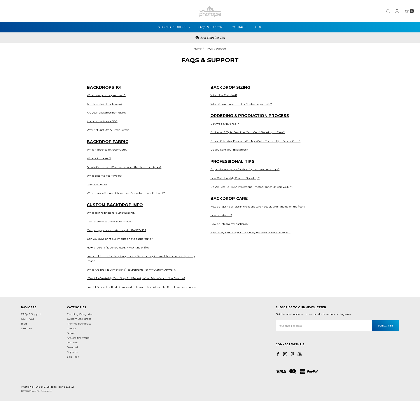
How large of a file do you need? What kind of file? (118, 247)
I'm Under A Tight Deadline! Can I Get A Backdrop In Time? (247, 132)
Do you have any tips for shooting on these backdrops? (245, 169)
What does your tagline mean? (106, 95)
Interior (71, 328)
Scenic (71, 333)
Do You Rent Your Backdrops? (229, 149)
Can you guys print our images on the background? (120, 238)
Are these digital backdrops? (104, 104)
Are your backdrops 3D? (102, 121)
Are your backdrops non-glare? (106, 112)
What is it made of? (99, 158)
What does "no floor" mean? (104, 175)
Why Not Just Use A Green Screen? (108, 129)
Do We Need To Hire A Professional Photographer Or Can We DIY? (251, 186)
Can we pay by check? (224, 123)
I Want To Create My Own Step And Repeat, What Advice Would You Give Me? (136, 278)
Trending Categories (79, 314)
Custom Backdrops (79, 318)
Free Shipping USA (212, 37)
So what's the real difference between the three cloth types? (124, 167)
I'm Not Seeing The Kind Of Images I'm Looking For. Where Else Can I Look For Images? (141, 287)
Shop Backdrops (172, 27)
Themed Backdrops (79, 323)
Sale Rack (73, 356)
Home (197, 48)
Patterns (72, 342)
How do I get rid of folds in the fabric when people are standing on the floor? (257, 206)
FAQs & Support (211, 27)
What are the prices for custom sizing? (111, 212)
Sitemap (26, 328)
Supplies (72, 352)
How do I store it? (221, 215)
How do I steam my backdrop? (229, 223)
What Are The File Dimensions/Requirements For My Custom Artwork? (132, 269)
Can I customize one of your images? (110, 221)
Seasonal (72, 347)
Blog (258, 27)
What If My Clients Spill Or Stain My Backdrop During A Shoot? (250, 232)
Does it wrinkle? (97, 184)
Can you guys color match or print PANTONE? (116, 230)
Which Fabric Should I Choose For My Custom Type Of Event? (126, 193)
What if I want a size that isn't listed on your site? (241, 104)
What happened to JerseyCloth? (107, 149)
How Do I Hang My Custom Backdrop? (235, 178)
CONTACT (239, 27)
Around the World (78, 337)
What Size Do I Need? (223, 95)
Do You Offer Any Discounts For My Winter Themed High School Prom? (255, 141)
